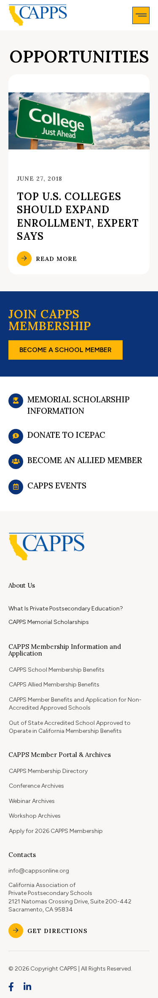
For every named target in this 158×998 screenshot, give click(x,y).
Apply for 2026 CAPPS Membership (56, 831)
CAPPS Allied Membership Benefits (54, 684)
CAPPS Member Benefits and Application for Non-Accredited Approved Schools (75, 704)
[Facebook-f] (11, 987)
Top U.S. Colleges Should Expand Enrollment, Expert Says (78, 216)
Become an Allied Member (84, 460)
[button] (141, 15)
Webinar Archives (32, 801)
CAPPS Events (56, 485)
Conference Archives (36, 785)
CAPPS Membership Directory (48, 771)
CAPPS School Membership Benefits (56, 669)
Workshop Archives (35, 815)
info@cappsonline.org (38, 870)
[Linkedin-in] (28, 987)
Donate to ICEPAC (66, 435)
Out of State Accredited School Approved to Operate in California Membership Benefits (70, 727)
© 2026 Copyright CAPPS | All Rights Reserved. (70, 968)
